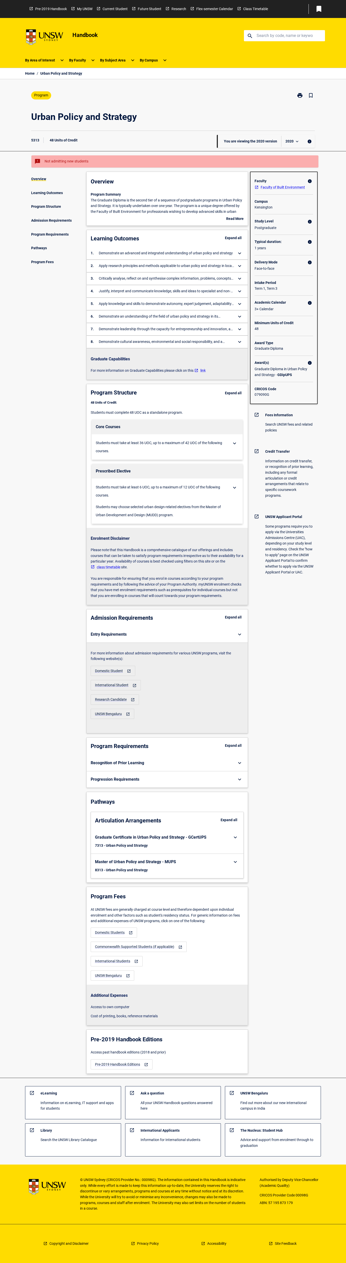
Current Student (115, 9)
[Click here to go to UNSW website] (44, 38)
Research (178, 9)
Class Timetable (255, 9)
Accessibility (216, 1243)
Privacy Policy (148, 1243)
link (203, 370)
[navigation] (113, 671)
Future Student (149, 9)
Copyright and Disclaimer (69, 1243)
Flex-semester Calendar (214, 9)
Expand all (233, 238)
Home (30, 73)
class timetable (108, 567)
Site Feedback (286, 1243)
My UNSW (84, 9)
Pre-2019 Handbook (51, 9)
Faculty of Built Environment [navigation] (283, 187)
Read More (235, 219)
